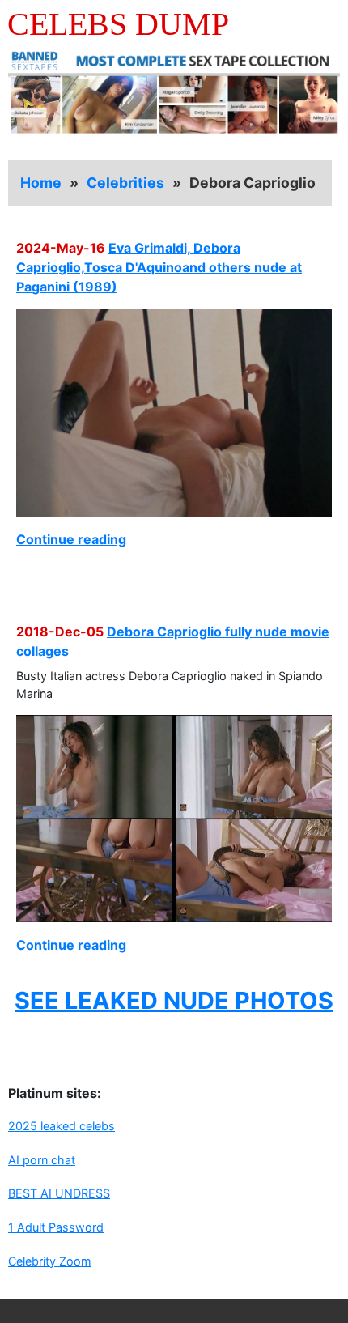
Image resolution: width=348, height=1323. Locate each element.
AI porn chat (41, 1160)
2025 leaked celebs (61, 1126)
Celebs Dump (118, 24)
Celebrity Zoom (49, 1261)
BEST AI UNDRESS (59, 1193)
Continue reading (71, 539)
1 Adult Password (56, 1227)
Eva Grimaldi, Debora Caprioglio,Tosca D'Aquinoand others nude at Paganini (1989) (159, 267)
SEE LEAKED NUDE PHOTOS (174, 1000)
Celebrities (125, 182)
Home (41, 182)
